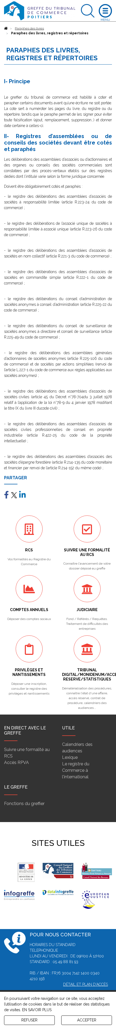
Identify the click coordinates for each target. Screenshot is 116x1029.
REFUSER (29, 1020)
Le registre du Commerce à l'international (75, 770)
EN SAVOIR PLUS (37, 1010)
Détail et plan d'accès (85, 984)
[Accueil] (6, 28)
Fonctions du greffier (24, 803)
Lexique (70, 757)
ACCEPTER (86, 1020)
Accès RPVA (16, 762)
